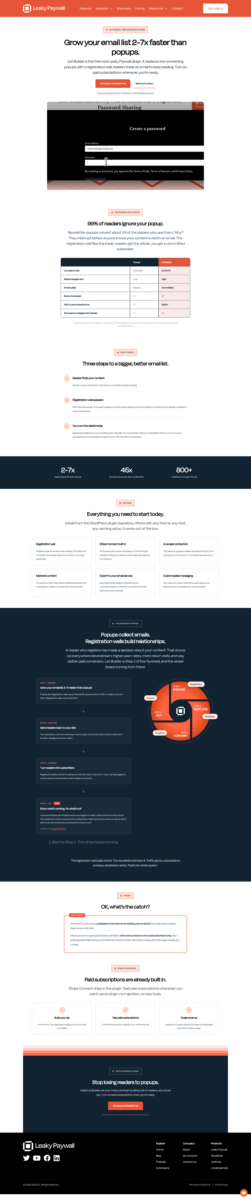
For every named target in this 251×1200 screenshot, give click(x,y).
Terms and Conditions (199, 1184)
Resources (156, 8)
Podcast (161, 1162)
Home (160, 1149)
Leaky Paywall (44, 8)
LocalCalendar (219, 1168)
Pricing (139, 8)
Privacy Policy (221, 1184)
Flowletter (217, 1156)
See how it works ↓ (145, 83)
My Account (190, 1156)
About (186, 1149)
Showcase (124, 8)
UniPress (216, 1162)
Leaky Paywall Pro (59, 828)
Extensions (162, 1168)
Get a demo (215, 8)
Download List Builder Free (113, 83)
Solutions (102, 8)
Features (85, 8)
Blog (158, 1156)
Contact (177, 8)
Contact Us (189, 1162)
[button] (244, 1193)
